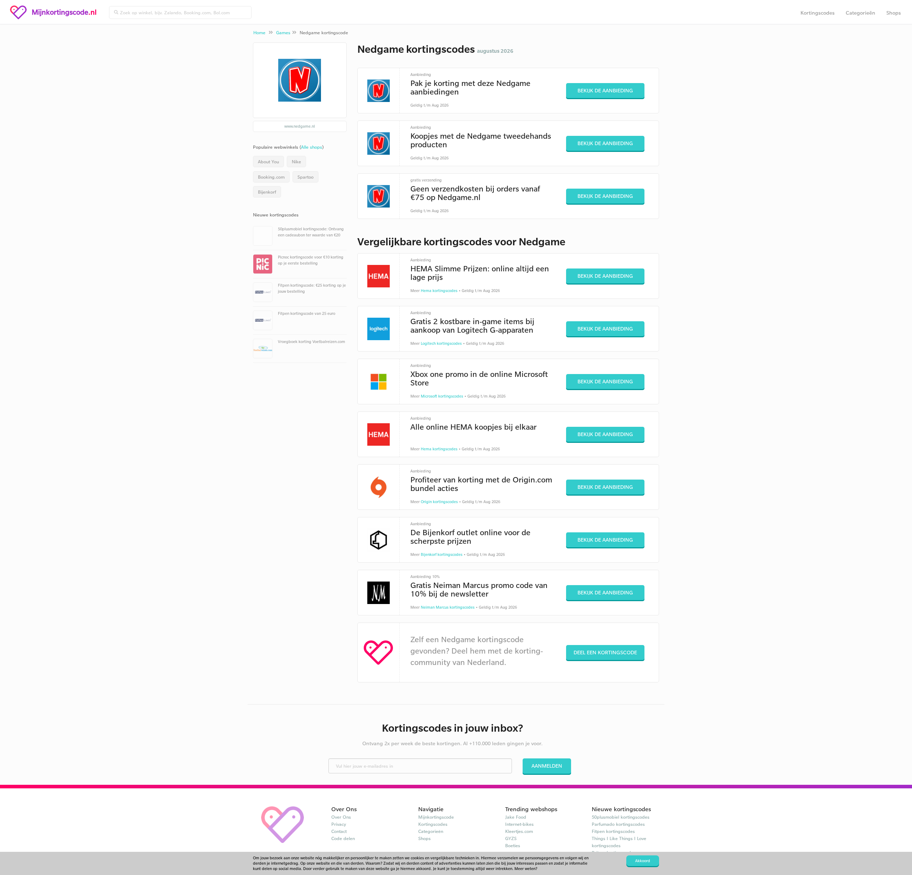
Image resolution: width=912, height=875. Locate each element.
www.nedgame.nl (299, 126)
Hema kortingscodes (439, 290)
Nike (296, 161)
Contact (339, 831)
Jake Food (515, 817)
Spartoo (305, 177)
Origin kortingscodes (439, 501)
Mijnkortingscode (436, 817)
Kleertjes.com (519, 831)
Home (259, 32)
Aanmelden (547, 765)
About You (268, 161)
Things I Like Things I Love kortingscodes (619, 841)
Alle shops (311, 147)
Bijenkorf (267, 192)
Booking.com (271, 177)
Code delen (343, 838)
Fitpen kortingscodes (613, 831)
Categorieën (860, 12)
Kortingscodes (817, 12)
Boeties (512, 845)
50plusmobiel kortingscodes (620, 817)
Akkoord (642, 860)
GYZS (511, 838)
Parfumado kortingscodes (618, 824)
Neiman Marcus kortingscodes (448, 607)
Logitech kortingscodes (441, 343)
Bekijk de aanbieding (605, 90)
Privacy (338, 824)
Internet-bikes (519, 824)
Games (283, 32)
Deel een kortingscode (605, 652)
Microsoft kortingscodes (442, 396)
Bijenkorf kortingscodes (441, 554)
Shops (893, 12)
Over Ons (341, 817)
